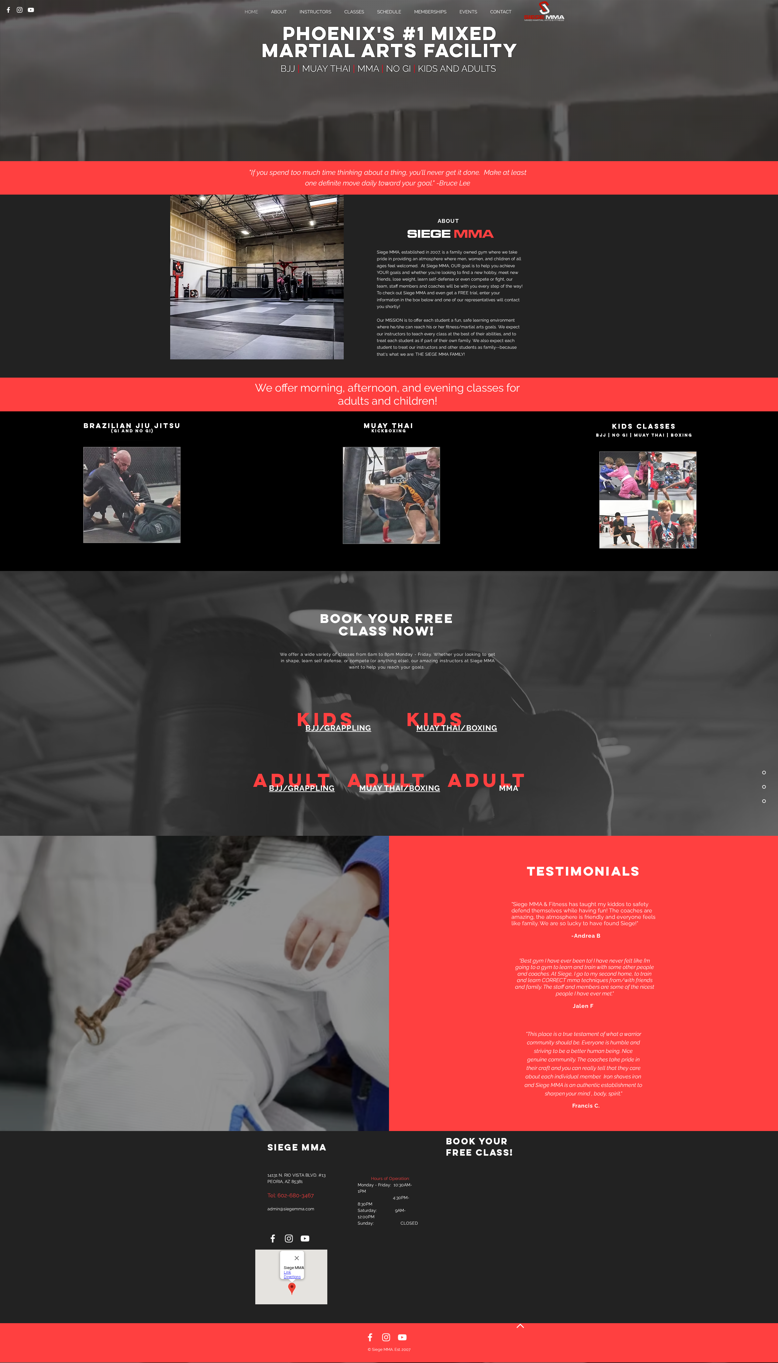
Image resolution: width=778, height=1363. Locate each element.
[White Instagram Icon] (19, 10)
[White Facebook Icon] (8, 10)
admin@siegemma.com (290, 1208)
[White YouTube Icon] (31, 10)
